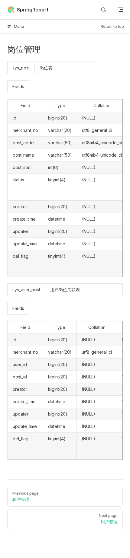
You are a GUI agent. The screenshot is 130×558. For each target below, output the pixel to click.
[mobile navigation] (120, 9)
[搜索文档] (103, 10)
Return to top (112, 26)
